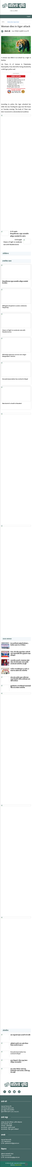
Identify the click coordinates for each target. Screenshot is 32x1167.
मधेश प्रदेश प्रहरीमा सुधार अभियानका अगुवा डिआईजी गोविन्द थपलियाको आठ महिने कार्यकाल (20, 679)
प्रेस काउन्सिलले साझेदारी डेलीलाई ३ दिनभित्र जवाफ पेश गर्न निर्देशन (19, 644)
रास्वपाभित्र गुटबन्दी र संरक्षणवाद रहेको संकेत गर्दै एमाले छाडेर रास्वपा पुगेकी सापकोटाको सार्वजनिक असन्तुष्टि (19, 662)
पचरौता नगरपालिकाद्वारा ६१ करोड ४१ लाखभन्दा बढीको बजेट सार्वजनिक (19, 670)
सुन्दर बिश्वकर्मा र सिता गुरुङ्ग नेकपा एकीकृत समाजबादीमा (18, 1061)
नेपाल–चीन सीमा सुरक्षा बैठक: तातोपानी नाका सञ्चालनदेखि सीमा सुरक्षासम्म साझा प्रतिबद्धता (20, 654)
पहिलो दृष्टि (7, 31)
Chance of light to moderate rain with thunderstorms (13, 331)
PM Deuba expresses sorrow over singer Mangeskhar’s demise (14, 355)
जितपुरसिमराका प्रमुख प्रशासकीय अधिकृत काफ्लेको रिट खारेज (15, 282)
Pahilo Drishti (18, 1165)
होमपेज (3, 22)
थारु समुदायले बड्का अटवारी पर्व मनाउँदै (20, 1035)
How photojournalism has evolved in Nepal (15, 379)
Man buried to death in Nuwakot (12, 403)
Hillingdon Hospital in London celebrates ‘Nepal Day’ (14, 307)
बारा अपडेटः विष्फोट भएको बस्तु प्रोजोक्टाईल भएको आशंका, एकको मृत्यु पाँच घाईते (20, 1071)
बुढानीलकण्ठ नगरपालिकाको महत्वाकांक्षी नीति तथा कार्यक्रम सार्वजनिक (20, 687)
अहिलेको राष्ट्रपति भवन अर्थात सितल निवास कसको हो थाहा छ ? (19, 1044)
